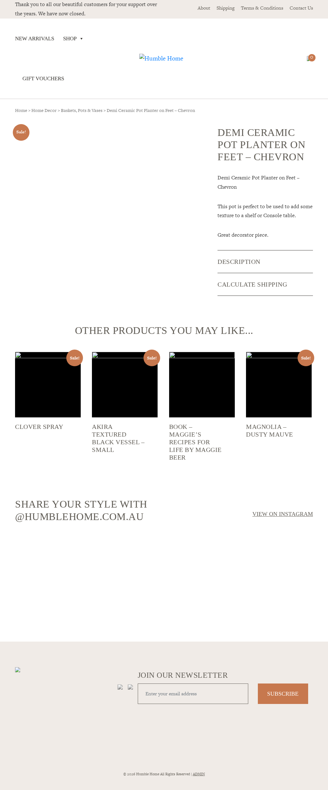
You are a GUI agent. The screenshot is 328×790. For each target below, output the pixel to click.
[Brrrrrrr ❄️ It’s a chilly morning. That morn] (126, 549)
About (204, 7)
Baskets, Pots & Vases (81, 110)
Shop (70, 39)
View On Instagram (282, 514)
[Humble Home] (161, 58)
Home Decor (44, 110)
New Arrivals (34, 39)
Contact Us (301, 7)
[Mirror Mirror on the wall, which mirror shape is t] (202, 580)
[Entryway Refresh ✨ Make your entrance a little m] (277, 580)
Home (21, 110)
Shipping (225, 7)
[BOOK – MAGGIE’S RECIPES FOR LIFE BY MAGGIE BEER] (202, 384)
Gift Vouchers (43, 78)
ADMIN (199, 774)
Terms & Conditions (262, 7)
